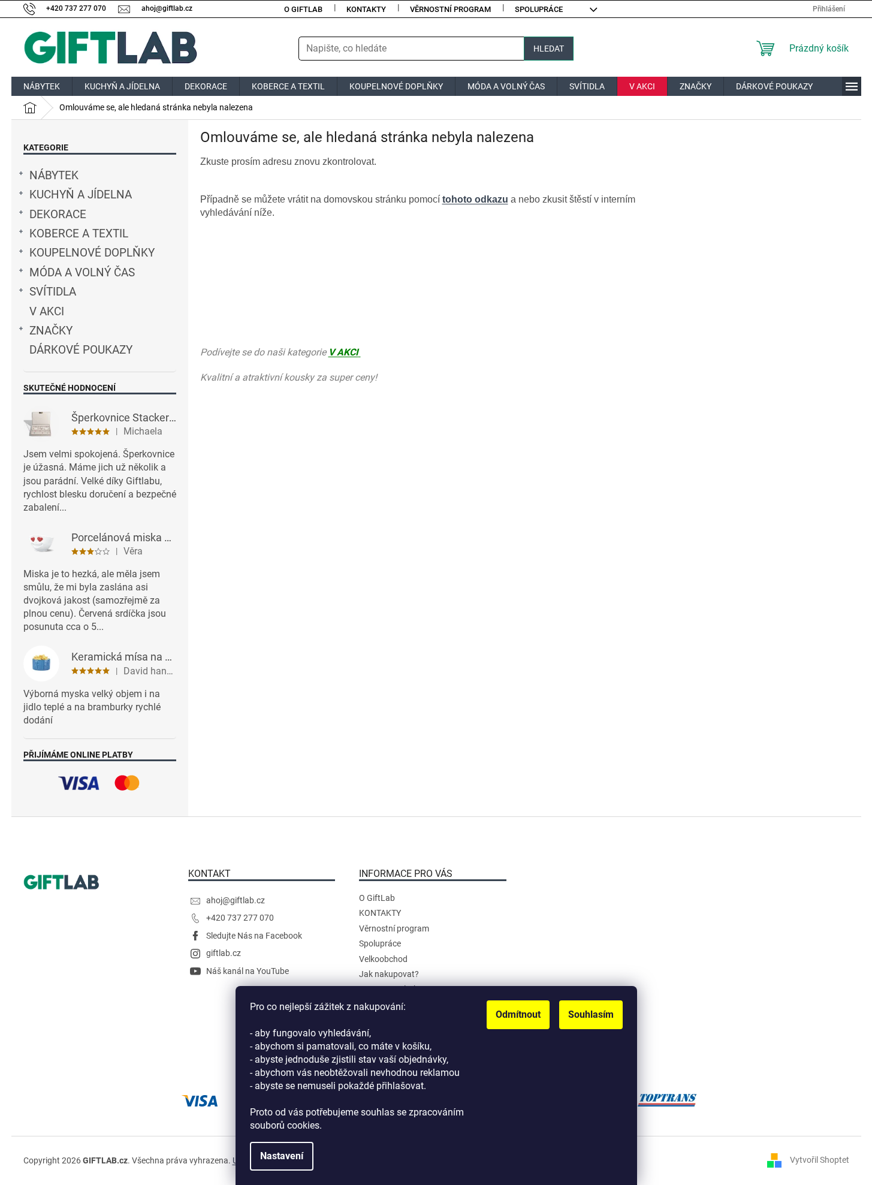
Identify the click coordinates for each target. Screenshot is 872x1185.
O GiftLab (303, 9)
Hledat (548, 48)
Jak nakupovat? (389, 974)
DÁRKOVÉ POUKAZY (80, 350)
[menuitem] (41, 86)
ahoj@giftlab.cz (235, 900)
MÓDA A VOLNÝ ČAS (82, 272)
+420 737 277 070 (240, 917)
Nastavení (281, 1156)
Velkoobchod (383, 959)
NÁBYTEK (54, 175)
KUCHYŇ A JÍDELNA (80, 194)
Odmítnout (518, 1014)
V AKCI (46, 311)
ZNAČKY (51, 330)
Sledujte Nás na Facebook (254, 935)
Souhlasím (591, 1014)
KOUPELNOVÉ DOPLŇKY (92, 253)
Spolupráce (539, 9)
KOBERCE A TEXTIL (78, 233)
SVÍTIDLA (52, 291)
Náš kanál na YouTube (247, 971)
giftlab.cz (223, 953)
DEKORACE (57, 214)
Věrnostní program (450, 9)
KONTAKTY (366, 9)
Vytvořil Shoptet (819, 1160)
